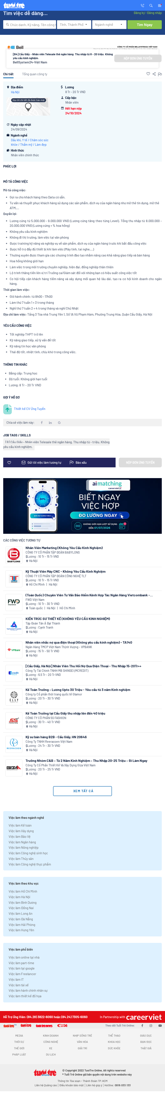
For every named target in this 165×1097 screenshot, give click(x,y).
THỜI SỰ (19, 1041)
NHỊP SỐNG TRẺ (82, 1035)
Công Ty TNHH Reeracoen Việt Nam (49, 741)
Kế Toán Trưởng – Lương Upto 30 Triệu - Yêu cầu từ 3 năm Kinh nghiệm (78, 689)
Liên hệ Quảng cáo (46, 1085)
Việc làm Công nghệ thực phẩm (30, 864)
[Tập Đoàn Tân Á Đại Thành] (14, 626)
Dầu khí (16, 140)
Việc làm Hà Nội (19, 897)
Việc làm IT (16, 979)
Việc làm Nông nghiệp (23, 847)
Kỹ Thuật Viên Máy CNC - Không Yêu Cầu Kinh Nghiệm (65, 571)
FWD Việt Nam (35, 599)
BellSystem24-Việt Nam (30, 62)
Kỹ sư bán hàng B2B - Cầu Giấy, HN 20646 (56, 737)
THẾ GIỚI (19, 1048)
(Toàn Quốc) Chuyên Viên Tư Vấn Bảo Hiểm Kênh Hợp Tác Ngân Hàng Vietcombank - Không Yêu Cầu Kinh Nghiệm (88, 595)
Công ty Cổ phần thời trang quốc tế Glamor (54, 694)
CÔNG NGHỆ (50, 1041)
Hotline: (117, 1085)
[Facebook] (142, 1025)
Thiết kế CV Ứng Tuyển (29, 409)
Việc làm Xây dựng (21, 831)
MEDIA (19, 1035)
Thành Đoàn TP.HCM (95, 1081)
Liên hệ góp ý (94, 1085)
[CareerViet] (143, 1017)
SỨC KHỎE (114, 1048)
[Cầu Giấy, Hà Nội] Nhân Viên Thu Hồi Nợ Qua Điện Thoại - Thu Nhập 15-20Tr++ (83, 666)
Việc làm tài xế (19, 985)
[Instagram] (151, 1025)
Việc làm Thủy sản (21, 859)
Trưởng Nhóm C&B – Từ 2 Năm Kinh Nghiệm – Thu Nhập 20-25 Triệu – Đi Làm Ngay (86, 760)
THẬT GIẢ (146, 1048)
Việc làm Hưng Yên (21, 930)
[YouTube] (160, 1025)
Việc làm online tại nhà (24, 957)
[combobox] (29, 24)
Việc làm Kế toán (20, 825)
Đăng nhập (154, 13)
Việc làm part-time (21, 963)
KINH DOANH (50, 1035)
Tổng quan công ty (34, 74)
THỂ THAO (114, 1035)
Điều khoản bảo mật (71, 1085)
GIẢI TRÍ (82, 1048)
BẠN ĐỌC (146, 1041)
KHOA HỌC (114, 1041)
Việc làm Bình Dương (23, 902)
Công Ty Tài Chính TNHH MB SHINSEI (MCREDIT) (57, 670)
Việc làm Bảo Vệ (20, 836)
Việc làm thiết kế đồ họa (25, 996)
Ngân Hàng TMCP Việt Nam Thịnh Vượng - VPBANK (59, 647)
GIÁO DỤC (146, 1035)
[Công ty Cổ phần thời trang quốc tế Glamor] (14, 697)
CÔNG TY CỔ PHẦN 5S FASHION (46, 718)
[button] (151, 5)
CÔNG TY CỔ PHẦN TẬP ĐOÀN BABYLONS (53, 552)
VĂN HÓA (82, 1041)
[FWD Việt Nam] (14, 602)
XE (50, 1048)
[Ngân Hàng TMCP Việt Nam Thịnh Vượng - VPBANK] (14, 649)
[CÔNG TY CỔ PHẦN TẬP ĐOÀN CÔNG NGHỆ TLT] (14, 579)
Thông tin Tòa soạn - (70, 1081)
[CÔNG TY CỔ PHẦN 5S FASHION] (14, 720)
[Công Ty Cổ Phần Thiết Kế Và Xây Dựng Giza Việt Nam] (14, 768)
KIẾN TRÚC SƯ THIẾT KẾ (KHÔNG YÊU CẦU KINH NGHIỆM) (68, 619)
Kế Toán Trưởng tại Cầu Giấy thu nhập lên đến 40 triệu (65, 713)
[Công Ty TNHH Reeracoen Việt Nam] (14, 744)
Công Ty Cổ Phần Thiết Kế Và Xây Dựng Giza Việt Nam (61, 765)
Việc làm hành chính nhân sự (28, 990)
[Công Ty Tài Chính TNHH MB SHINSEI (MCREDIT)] (14, 673)
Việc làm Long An (20, 913)
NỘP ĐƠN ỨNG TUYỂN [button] (138, 58)
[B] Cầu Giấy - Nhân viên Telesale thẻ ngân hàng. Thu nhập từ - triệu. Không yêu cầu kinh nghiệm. (56, 444)
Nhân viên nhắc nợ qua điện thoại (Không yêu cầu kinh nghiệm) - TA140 (79, 642)
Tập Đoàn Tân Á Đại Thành (43, 623)
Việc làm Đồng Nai (21, 908)
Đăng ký (139, 13)
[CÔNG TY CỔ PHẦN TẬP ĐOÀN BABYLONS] (14, 555)
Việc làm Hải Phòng (22, 925)
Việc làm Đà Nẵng (21, 919)
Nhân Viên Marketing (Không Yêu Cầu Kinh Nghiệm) (64, 548)
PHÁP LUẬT (19, 1054)
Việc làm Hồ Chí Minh (23, 891)
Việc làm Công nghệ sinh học (28, 853)
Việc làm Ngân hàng (22, 842)
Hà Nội (15, 92)
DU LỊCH (51, 1054)
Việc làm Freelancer (22, 974)
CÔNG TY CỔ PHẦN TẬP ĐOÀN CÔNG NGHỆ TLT (56, 576)
